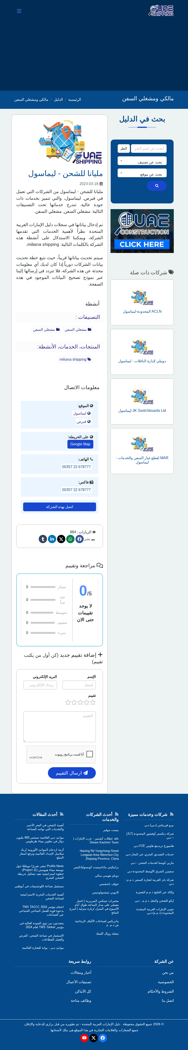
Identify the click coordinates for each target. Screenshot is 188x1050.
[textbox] (142, 162)
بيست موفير (111, 830)
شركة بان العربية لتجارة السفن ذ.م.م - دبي (149, 881)
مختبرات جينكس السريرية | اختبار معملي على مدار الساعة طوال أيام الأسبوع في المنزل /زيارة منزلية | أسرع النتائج (94, 906)
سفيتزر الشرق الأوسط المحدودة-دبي (150, 871)
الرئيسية (74, 99)
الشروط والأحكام (161, 991)
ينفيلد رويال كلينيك (107, 933)
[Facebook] (79, 539)
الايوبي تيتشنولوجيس (105, 892)
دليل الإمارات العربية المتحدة (101, 1024)
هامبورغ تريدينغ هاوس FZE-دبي (154, 846)
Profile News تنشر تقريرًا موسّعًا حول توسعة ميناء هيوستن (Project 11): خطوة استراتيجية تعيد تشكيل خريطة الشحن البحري (40, 871)
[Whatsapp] (70, 539)
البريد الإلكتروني (45, 677)
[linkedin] (52, 539)
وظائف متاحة (81, 1000)
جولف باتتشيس (109, 884)
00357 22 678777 (76, 467)
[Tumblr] (43, 539)
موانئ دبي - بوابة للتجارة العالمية (43, 947)
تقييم (92, 695)
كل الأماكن (83, 991)
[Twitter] (61, 539)
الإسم (91, 677)
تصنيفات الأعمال (78, 982)
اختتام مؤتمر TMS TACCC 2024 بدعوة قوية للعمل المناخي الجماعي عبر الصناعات (41, 910)
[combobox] (142, 160)
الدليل (58, 99)
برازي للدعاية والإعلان (38, 1024)
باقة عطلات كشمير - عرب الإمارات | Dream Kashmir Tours (96, 840)
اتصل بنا (168, 1000)
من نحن (168, 972)
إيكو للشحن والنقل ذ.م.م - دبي (154, 900)
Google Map (80, 444)
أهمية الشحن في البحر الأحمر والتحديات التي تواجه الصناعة (45, 827)
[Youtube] (84, 1038)
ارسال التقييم (69, 772)
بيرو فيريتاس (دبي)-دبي (159, 825)
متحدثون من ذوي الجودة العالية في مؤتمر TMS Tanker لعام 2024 (42, 925)
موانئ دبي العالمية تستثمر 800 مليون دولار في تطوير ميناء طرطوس (40, 839)
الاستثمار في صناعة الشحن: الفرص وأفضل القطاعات (41, 937)
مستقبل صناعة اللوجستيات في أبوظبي (39, 886)
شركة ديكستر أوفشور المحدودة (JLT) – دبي (150, 835)
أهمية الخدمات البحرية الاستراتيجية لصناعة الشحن (42, 896)
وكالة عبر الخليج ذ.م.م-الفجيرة (155, 892)
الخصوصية (166, 982)
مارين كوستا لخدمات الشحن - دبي (152, 863)
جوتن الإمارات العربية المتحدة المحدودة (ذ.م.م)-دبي (155, 911)
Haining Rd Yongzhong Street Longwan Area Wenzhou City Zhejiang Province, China (99, 854)
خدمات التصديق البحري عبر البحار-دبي (150, 854)
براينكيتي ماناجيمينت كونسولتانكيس (96, 867)
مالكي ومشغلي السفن (31, 99)
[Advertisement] (94, 56)
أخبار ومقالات (81, 972)
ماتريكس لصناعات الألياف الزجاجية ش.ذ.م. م (97, 923)
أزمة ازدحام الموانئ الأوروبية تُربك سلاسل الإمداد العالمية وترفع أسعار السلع (41, 853)
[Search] (157, 186)
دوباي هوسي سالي (107, 875)
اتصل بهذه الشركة (59, 507)
